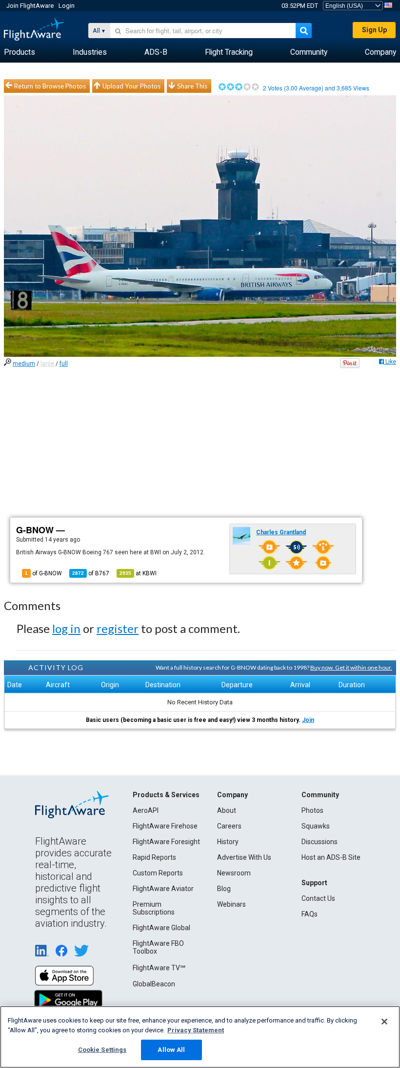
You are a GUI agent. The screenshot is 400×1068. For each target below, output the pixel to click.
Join (308, 720)
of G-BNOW (43, 573)
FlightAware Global (161, 928)
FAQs (309, 914)
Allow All (171, 1049)
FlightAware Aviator (163, 889)
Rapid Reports (154, 857)
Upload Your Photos (131, 86)
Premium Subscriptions (154, 908)
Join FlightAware (30, 5)
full (64, 363)
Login (67, 5)
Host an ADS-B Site (330, 857)
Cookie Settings (102, 1049)
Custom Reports (158, 873)
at (138, 573)
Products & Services (166, 795)
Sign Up (374, 30)
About (226, 810)
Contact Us (318, 898)
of (90, 573)
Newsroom (234, 873)
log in (66, 628)
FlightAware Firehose (165, 826)
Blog (224, 889)
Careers (229, 826)
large (47, 363)
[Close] (384, 1021)
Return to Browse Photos (50, 86)
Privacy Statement (195, 1030)
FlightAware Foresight (166, 842)
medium (24, 363)
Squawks (315, 826)
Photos (312, 810)
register (118, 628)
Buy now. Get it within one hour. (351, 667)
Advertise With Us (244, 857)
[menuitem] (19, 52)
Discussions (319, 842)
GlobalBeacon (154, 984)
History (228, 842)
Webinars (231, 904)
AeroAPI (146, 810)
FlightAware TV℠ (159, 968)
